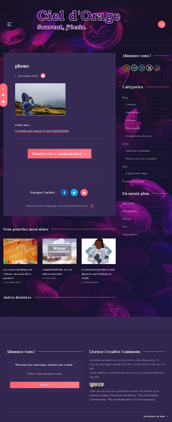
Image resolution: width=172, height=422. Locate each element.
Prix (124, 226)
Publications (129, 234)
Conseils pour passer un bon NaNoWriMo (42, 130)
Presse (126, 218)
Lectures (131, 120)
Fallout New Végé (136, 173)
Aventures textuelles (138, 150)
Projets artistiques (133, 181)
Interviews (128, 203)
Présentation (130, 211)
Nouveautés (133, 128)
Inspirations (133, 112)
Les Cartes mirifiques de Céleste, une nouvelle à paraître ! (17, 273)
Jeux (124, 166)
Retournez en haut (155, 416)
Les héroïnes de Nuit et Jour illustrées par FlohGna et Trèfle (98, 273)
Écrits (125, 143)
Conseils (131, 104)
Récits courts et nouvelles (141, 158)
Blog (125, 97)
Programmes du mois (139, 135)
